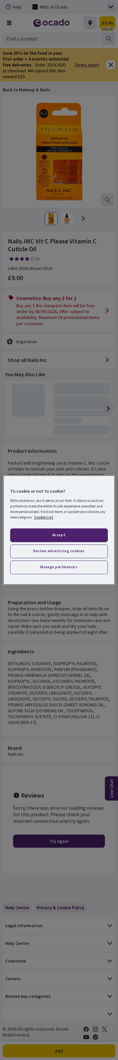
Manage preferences (58, 567)
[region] (59, 530)
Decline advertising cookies (59, 551)
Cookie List (43, 517)
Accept (59, 535)
